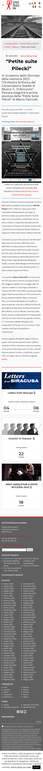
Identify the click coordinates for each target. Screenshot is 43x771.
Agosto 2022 (28, 596)
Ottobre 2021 (28, 620)
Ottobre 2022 (28, 591)
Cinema (11, 402)
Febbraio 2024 (9, 653)
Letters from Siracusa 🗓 (21, 393)
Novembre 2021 (29, 617)
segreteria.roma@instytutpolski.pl (15, 536)
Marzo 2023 (8, 677)
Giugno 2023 (8, 670)
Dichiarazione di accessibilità (13, 545)
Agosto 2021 (28, 624)
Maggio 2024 (8, 646)
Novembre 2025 (9, 605)
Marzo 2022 (27, 608)
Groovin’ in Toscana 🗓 (21, 438)
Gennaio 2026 (8, 601)
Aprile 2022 (27, 605)
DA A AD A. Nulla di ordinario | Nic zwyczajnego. (31, 561)
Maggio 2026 (8, 591)
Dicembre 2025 (9, 603)
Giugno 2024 (8, 644)
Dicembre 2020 (29, 644)
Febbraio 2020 (29, 668)
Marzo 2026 (8, 596)
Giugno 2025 (8, 617)
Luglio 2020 (28, 656)
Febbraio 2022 (29, 610)
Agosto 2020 (28, 653)
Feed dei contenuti (10, 707)
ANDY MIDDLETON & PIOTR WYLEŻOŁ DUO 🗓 (21, 486)
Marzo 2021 (27, 636)
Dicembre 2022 (29, 586)
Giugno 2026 (8, 589)
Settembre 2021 (29, 622)
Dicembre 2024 (9, 632)
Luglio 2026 (8, 586)
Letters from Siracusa (12, 559)
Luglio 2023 (8, 668)
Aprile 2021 (27, 634)
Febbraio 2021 (28, 639)
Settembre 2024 (9, 639)
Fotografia (7, 695)
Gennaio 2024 (8, 656)
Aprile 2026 (7, 593)
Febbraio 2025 (9, 627)
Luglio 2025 (8, 615)
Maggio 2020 (28, 660)
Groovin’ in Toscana (31, 566)
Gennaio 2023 (28, 584)
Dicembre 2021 (29, 615)
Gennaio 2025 (8, 629)
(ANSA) (4, 359)
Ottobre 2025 (8, 608)
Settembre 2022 (29, 593)
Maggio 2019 (28, 679)
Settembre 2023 (9, 665)
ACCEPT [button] (36, 767)
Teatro (25, 697)
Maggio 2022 (28, 603)
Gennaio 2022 (28, 613)
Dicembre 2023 (9, 658)
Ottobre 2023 (8, 663)
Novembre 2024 (9, 634)
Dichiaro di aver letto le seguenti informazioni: (18, 726)
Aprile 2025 (7, 622)
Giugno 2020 (28, 658)
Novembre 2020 (29, 646)
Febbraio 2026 (9, 598)
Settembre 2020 (29, 651)
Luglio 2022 (27, 598)
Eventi (17, 402)
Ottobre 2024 (8, 636)
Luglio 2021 (27, 627)
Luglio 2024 (8, 641)
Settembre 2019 (29, 672)
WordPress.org (29, 707)
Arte (5, 687)
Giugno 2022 (28, 601)
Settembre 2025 (9, 610)
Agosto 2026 (8, 584)
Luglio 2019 (27, 677)
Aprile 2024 (7, 648)
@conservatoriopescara (25, 121)
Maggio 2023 (8, 672)
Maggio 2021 (28, 632)
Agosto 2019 (28, 675)
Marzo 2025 (8, 624)
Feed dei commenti (31, 705)
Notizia (29, 56)
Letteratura (24, 402)
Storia (35, 56)
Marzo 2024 (8, 651)
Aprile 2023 (7, 675)
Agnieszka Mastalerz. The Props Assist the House (11, 563)
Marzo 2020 (27, 665)
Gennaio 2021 (28, 641)
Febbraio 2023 (9, 679)
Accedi (6, 705)
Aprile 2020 (27, 663)
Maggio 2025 (8, 620)
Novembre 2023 (9, 660)
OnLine (26, 692)
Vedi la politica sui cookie (21, 767)
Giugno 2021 (28, 629)
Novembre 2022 (29, 589)
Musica (23, 56)
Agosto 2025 (8, 613)
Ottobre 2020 (28, 648)
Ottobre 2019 (28, 670)
